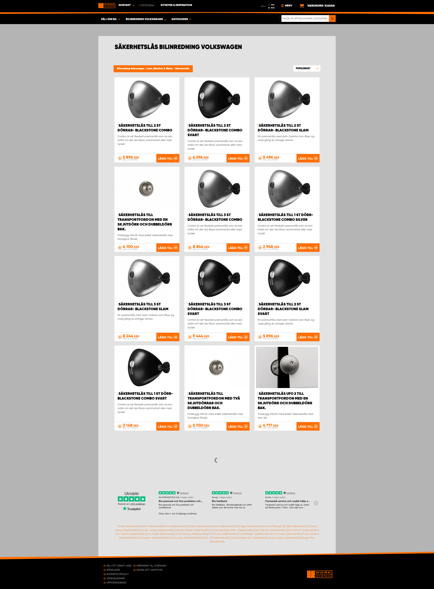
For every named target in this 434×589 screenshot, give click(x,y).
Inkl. (273, 5)
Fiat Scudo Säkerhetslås (223, 533)
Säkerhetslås (182, 68)
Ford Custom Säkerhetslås (151, 537)
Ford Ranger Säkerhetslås (254, 533)
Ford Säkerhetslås (176, 526)
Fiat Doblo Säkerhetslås (161, 533)
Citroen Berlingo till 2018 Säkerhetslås (285, 526)
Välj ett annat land (119, 565)
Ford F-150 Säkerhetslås (215, 537)
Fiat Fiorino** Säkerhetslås (302, 530)
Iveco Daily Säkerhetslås (284, 537)
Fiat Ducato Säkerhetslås (192, 533)
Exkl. (273, 8)
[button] (306, 68)
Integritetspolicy (118, 574)
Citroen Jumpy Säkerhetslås (156, 530)
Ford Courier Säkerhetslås (184, 537)
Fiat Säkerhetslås (153, 526)
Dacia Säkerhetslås (200, 526)
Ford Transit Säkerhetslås (286, 533)
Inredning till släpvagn (151, 565)
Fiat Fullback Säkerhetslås (269, 530)
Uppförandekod (116, 582)
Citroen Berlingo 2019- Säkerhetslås (232, 530)
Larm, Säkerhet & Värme (159, 68)
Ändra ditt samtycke (149, 569)
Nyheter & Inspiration (176, 5)
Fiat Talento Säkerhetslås (130, 533)
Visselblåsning (116, 578)
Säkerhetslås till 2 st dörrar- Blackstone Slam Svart (283, 309)
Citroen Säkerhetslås (129, 526)
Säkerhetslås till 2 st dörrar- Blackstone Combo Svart (215, 130)
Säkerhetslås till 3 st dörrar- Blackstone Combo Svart (215, 309)
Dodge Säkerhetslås (249, 526)
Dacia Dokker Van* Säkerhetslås (250, 537)
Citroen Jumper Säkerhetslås (192, 530)
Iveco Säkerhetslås (224, 526)
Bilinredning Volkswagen (131, 68)
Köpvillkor (113, 569)
